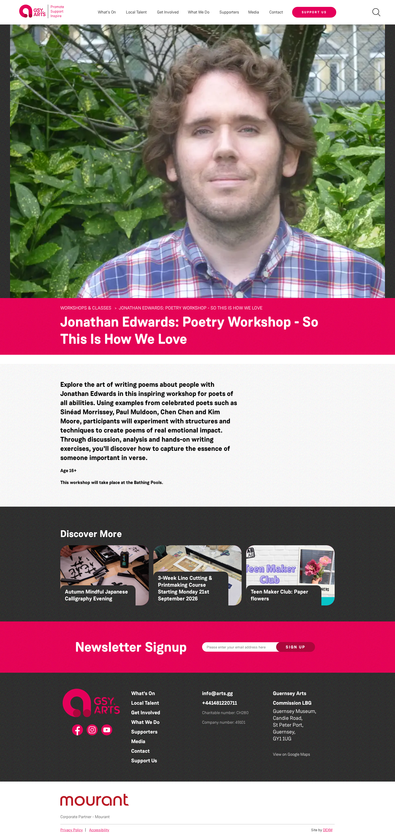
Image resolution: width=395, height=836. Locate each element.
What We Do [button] (198, 12)
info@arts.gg (217, 693)
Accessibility (99, 830)
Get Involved (168, 12)
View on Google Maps (291, 754)
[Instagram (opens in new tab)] (91, 730)
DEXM (327, 830)
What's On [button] (107, 12)
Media (138, 741)
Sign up (295, 647)
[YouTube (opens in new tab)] (106, 730)
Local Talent (145, 703)
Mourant (102, 817)
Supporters (229, 12)
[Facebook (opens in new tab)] (76, 730)
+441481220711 (219, 703)
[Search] (376, 12)
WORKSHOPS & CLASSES (85, 308)
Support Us (314, 12)
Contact (276, 12)
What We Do (145, 722)
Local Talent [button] (136, 12)
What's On (143, 693)
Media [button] (253, 12)
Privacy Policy (71, 830)
